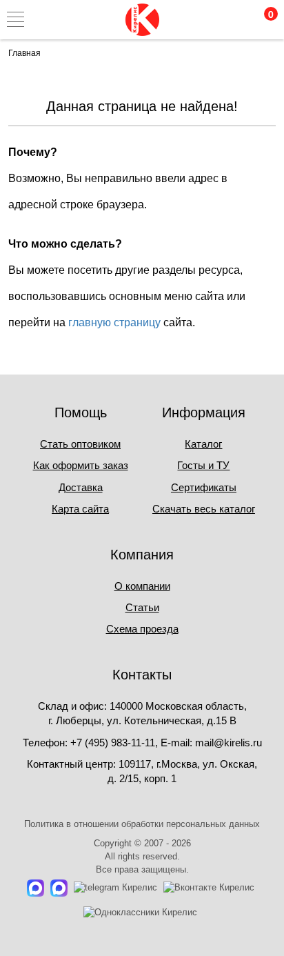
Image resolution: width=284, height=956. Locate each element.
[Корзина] (262, 19)
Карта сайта (80, 509)
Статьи (142, 607)
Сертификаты (203, 487)
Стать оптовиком (80, 444)
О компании (142, 586)
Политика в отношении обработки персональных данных (142, 824)
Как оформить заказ (80, 465)
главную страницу (114, 322)
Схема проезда (142, 629)
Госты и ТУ (203, 465)
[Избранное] (232, 19)
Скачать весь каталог (203, 509)
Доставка (81, 487)
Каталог (203, 444)
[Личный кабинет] (203, 19)
